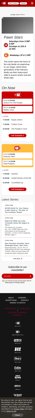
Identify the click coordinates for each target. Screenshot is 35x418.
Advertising (11, 300)
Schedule (23, 3)
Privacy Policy (10, 308)
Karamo (14, 174)
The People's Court (19, 129)
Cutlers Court (16, 124)
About (11, 298)
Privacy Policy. (20, 282)
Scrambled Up (17, 183)
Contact (25, 300)
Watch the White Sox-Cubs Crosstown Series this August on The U (17, 223)
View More (17, 259)
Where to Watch (13, 3)
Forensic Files (9, 156)
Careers (22, 298)
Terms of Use (9, 282)
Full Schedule (17, 135)
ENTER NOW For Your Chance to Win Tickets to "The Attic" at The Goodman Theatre (16, 210)
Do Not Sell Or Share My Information (17, 314)
